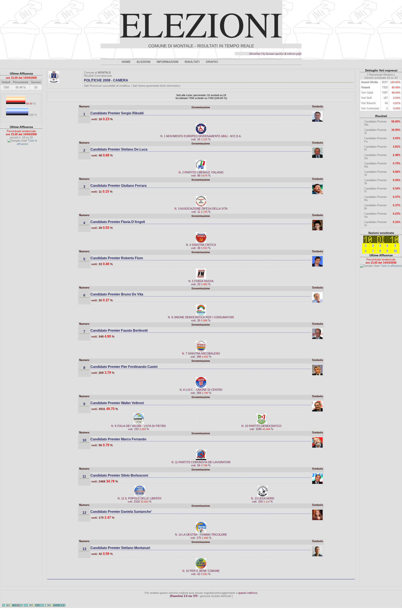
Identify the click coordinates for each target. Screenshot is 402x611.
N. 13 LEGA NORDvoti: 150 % (262, 500)
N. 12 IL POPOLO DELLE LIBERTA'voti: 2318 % (140, 500)
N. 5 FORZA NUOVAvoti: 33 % (201, 283)
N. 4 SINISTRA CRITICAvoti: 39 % (201, 246)
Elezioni (201, 24)
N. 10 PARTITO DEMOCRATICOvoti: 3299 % (261, 427)
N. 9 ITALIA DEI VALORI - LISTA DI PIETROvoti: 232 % (138, 427)
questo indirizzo (247, 592)
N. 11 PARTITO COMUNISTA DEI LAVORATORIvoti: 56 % (201, 464)
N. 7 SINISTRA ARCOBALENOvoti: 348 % (201, 355)
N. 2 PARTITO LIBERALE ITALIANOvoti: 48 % (201, 174)
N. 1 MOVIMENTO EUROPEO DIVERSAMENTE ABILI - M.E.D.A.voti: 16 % (201, 138)
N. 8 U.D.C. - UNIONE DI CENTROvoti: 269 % (201, 391)
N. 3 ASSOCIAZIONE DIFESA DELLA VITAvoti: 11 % (201, 210)
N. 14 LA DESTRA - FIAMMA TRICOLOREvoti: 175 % (201, 536)
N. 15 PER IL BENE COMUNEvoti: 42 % (201, 572)
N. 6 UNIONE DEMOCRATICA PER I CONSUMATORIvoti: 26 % (201, 319)
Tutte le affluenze (27, 142)
